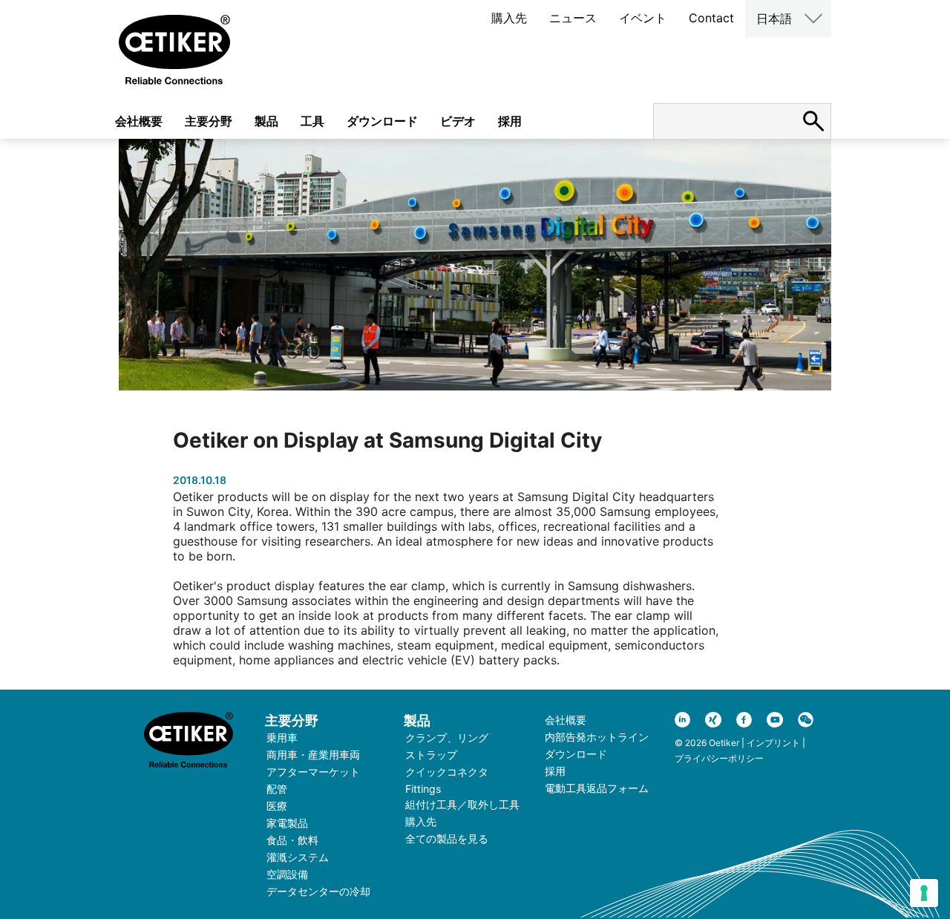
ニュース (573, 17)
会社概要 (139, 121)
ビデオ (458, 121)
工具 (312, 121)
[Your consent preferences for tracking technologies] (924, 893)
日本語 (774, 18)
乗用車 (282, 737)
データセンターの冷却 (318, 891)
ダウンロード (382, 121)
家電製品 (287, 823)
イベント (642, 17)
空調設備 (287, 874)
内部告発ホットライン (597, 736)
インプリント (773, 742)
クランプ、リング (446, 737)
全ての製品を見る (446, 838)
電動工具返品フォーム (597, 788)
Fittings (423, 788)
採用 (510, 121)
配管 (276, 788)
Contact (711, 17)
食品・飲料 (292, 840)
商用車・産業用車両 (313, 754)
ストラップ (431, 754)
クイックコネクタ (446, 771)
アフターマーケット (313, 771)
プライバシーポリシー (719, 758)
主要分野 (208, 121)
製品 (266, 121)
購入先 (509, 17)
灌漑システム (297, 857)
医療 (276, 805)
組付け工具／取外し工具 (462, 804)
